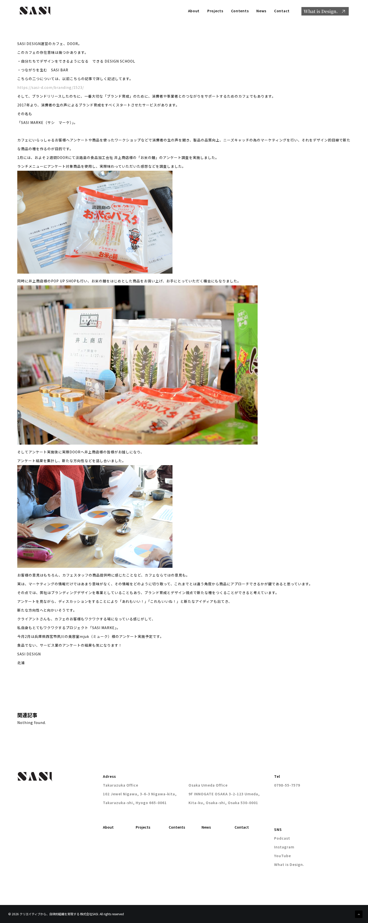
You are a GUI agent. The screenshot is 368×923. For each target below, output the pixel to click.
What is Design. (289, 864)
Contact (282, 10)
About (194, 10)
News (261, 10)
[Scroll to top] (358, 913)
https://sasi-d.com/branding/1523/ (50, 87)
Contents (240, 10)
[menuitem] (195, 11)
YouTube (282, 855)
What (325, 11)
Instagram (284, 846)
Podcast (282, 838)
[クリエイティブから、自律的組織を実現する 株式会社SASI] (35, 11)
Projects (215, 10)
